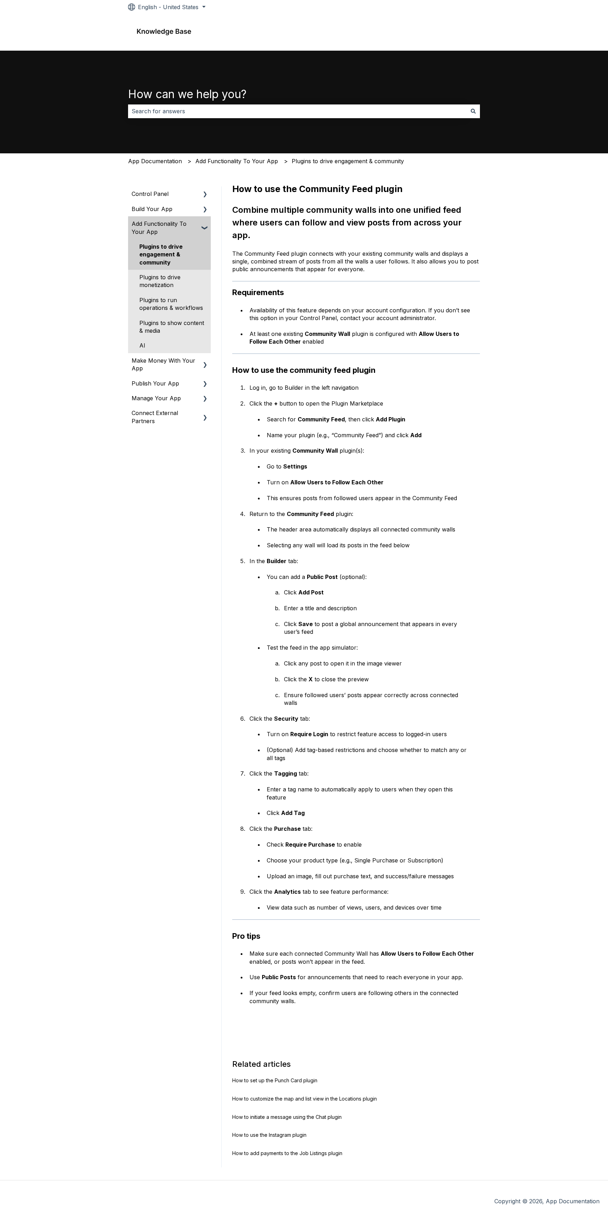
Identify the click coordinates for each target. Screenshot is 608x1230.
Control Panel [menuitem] (150, 193)
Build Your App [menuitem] (152, 208)
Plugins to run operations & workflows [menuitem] (171, 304)
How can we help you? (187, 94)
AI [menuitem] (142, 345)
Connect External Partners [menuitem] (155, 416)
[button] (205, 194)
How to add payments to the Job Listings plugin (287, 1153)
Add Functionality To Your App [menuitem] (159, 227)
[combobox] (297, 111)
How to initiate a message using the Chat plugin (287, 1117)
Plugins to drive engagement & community (348, 161)
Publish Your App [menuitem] (155, 383)
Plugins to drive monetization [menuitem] (159, 281)
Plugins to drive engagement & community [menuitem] (161, 254)
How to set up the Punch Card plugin (274, 1080)
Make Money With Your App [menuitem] (163, 364)
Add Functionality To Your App (236, 161)
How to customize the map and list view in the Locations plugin (304, 1099)
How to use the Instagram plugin (269, 1135)
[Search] (473, 111)
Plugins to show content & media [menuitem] (171, 326)
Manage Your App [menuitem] (156, 398)
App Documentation (155, 161)
